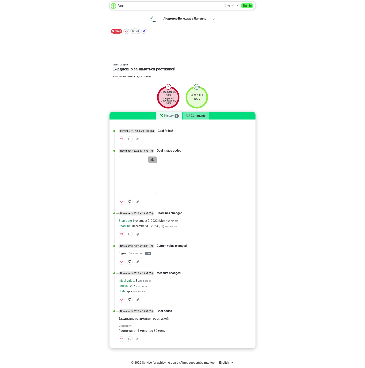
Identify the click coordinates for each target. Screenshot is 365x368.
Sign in (247, 5)
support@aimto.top (202, 362)
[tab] (169, 116)
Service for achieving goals (160, 362)
